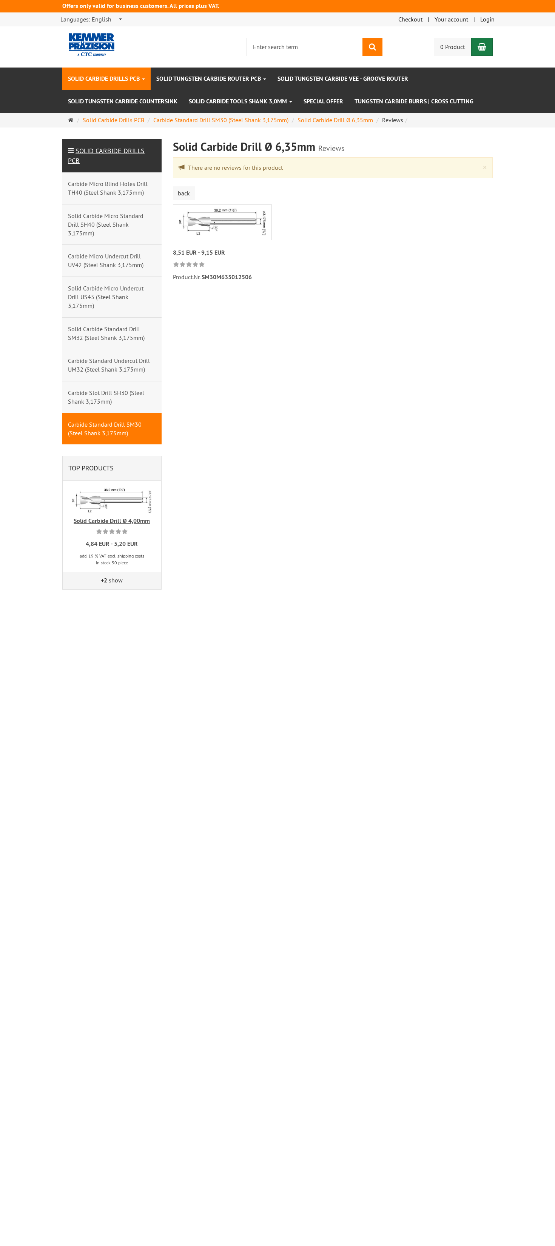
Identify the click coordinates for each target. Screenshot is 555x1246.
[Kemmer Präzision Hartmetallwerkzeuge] (86, 41)
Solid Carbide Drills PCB (104, 79)
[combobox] (91, 19)
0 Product (452, 47)
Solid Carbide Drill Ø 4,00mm (112, 521)
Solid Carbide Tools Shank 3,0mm (238, 101)
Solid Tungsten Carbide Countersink (122, 101)
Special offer (323, 101)
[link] (189, 265)
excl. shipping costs (126, 556)
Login (487, 19)
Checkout (410, 19)
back (184, 193)
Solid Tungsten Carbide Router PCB (209, 79)
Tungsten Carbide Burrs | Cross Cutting (414, 101)
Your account (451, 19)
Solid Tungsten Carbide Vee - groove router (343, 79)
